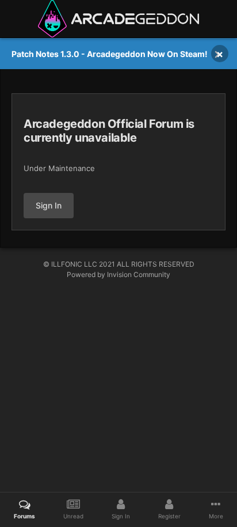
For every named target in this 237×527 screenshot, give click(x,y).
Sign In (49, 205)
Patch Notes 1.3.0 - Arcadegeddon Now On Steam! (110, 54)
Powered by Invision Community (118, 274)
